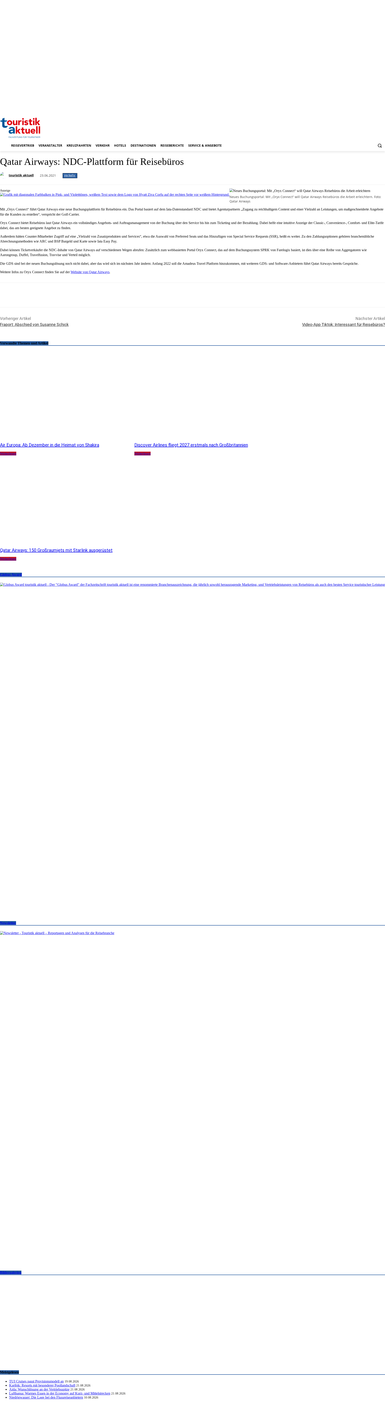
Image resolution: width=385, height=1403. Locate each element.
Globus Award (11, 574)
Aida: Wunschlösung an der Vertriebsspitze (39, 1389)
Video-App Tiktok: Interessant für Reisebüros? (343, 324)
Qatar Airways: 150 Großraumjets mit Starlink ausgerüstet (56, 550)
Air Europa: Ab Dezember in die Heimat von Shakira (49, 445)
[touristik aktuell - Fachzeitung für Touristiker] (192, 127)
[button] (379, 145)
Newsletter (8, 923)
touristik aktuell (21, 175)
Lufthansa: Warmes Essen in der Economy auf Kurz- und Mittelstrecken (59, 1393)
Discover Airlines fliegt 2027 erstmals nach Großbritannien (191, 445)
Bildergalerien (10, 1272)
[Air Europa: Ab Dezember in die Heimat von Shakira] (65, 395)
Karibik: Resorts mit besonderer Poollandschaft (42, 1385)
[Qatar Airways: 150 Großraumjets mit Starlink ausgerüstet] (65, 501)
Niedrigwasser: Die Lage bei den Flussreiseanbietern (46, 1397)
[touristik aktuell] (4, 175)
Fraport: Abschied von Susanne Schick (34, 324)
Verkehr (70, 175)
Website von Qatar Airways (90, 272)
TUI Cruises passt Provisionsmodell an (36, 1381)
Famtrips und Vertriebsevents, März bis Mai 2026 (48, 1355)
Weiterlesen (8, 453)
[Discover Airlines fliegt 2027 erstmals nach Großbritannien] (199, 395)
